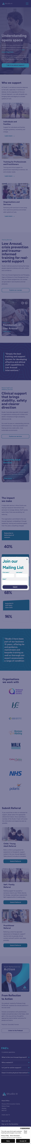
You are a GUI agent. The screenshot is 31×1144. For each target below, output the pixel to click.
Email (5, 579)
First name (6, 572)
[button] (26, 559)
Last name (19, 572)
